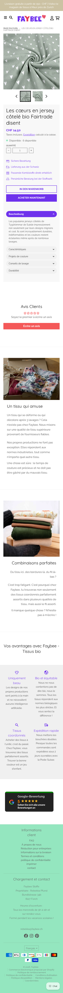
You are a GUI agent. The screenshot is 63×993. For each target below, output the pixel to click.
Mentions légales (43, 978)
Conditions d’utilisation (46, 975)
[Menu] (5, 17)
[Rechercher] (11, 17)
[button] (31, 214)
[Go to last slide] (16, 96)
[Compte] (52, 18)
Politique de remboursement (31, 972)
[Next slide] (46, 96)
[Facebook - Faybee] (26, 936)
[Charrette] (57, 18)
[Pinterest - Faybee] (37, 936)
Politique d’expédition (21, 978)
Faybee (34, 967)
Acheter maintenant (31, 197)
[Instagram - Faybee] (31, 936)
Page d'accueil (10, 28)
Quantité (11, 145)
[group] (25, 96)
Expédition (29, 134)
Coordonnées (31, 980)
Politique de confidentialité (19, 975)
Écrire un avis (31, 326)
